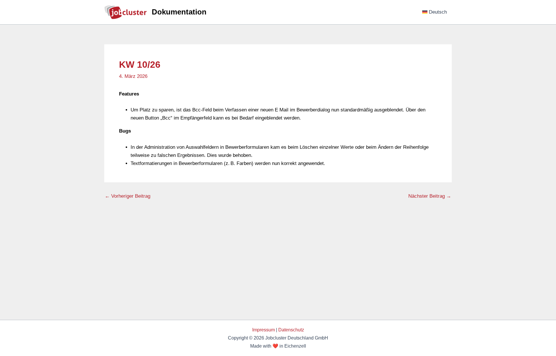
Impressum (263, 329)
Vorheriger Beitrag (127, 196)
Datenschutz (291, 329)
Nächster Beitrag (429, 196)
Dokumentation (179, 12)
